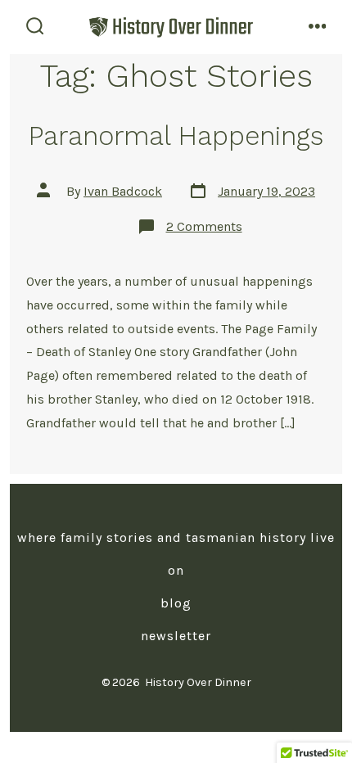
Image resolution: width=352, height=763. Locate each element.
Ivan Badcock (122, 191)
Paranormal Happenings (176, 135)
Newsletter (176, 635)
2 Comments (204, 226)
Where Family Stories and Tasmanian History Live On (176, 554)
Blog (176, 603)
